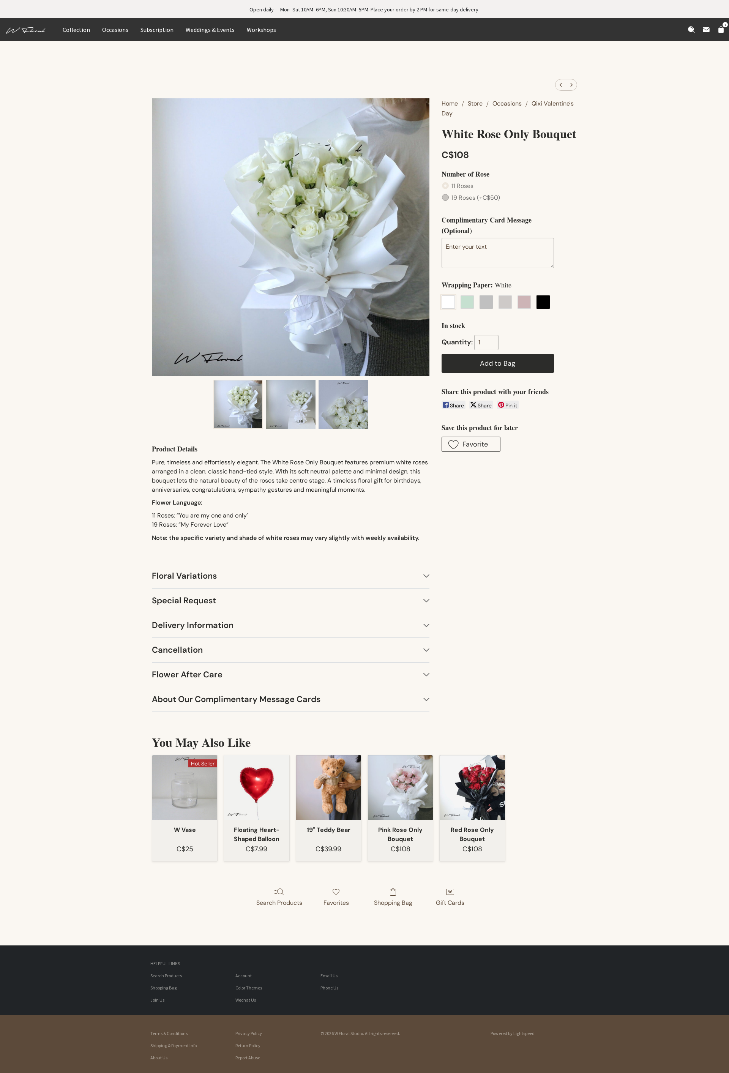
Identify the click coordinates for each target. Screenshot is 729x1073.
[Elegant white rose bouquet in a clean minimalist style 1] (290, 404)
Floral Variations (184, 575)
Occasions (115, 29)
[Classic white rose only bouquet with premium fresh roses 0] (238, 404)
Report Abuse (247, 1057)
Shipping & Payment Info (173, 1045)
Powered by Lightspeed (513, 1033)
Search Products (279, 903)
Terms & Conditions (169, 1033)
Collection (76, 29)
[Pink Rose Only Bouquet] (400, 787)
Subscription (157, 29)
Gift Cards (450, 903)
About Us (158, 1057)
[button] (471, 444)
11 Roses (462, 186)
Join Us (157, 1000)
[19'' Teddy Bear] (328, 787)
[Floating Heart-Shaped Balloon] (256, 787)
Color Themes (248, 988)
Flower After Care (187, 674)
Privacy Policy (248, 1033)
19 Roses (475, 198)
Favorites (336, 903)
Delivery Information (193, 625)
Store (475, 103)
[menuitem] (560, 84)
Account (243, 975)
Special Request (184, 600)
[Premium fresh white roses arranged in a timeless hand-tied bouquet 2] (343, 404)
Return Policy (247, 1045)
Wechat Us (245, 1000)
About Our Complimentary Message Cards (236, 699)
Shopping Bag (393, 903)
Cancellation (177, 649)
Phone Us (329, 988)
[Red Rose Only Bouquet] (472, 787)
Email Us (329, 975)
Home (450, 103)
